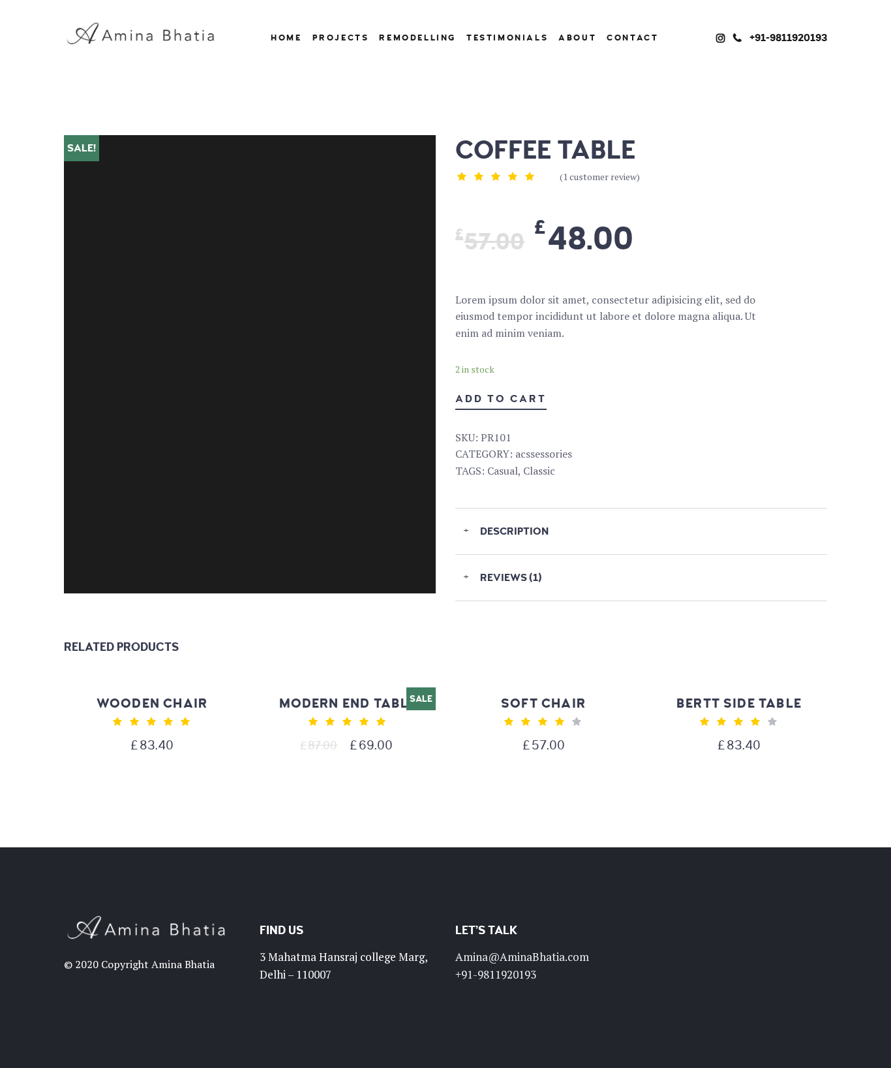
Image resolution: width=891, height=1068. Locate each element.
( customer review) (600, 176)
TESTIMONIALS (507, 38)
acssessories (543, 454)
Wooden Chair (152, 703)
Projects (340, 38)
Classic (539, 470)
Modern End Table (348, 703)
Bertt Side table (739, 703)
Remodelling (417, 38)
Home (286, 38)
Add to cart (501, 398)
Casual (502, 470)
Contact (632, 38)
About (577, 38)
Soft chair (543, 703)
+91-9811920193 (788, 38)
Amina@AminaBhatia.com (522, 956)
